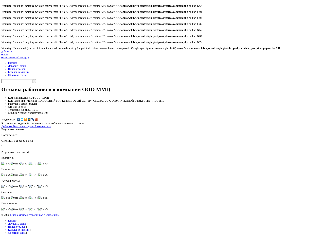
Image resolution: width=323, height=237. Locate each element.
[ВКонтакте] (18, 119)
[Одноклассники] (25, 119)
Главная (12, 62)
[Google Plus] (36, 119)
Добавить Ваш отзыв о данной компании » (26, 126)
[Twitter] (22, 119)
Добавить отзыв (17, 65)
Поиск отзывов (17, 69)
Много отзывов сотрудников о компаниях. (34, 214)
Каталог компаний (18, 72)
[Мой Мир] (29, 119)
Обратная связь (17, 75)
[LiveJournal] (32, 119)
